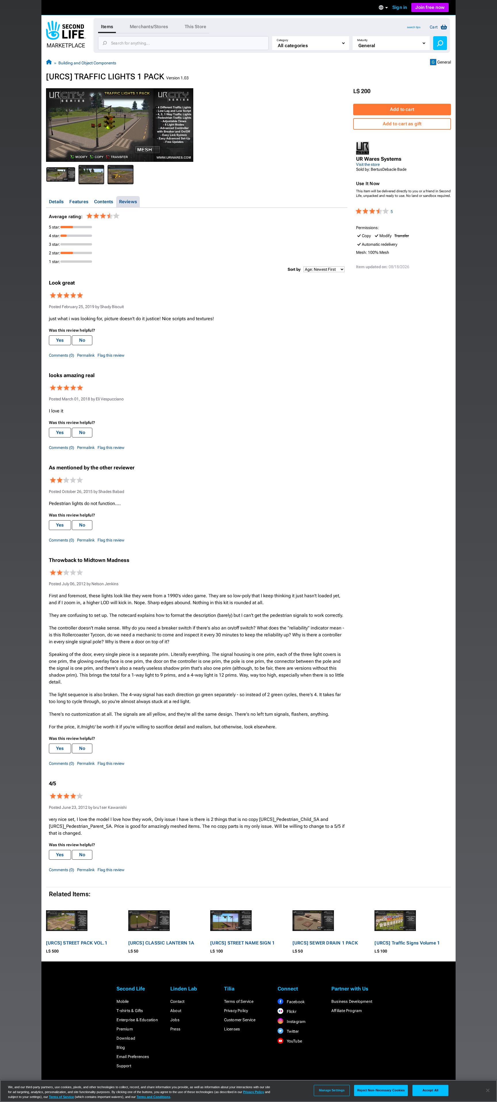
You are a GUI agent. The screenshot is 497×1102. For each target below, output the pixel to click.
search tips (413, 27)
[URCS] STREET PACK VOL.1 (76, 943)
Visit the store (368, 164)
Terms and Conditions (153, 1097)
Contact (177, 1001)
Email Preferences (132, 1056)
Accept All (430, 1090)
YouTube (294, 1041)
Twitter (292, 1031)
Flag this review (111, 355)
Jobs (174, 1019)
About (175, 1010)
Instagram (295, 1021)
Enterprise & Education (137, 1019)
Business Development (351, 1001)
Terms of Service (238, 1001)
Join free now (430, 7)
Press (175, 1029)
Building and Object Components (87, 63)
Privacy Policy (236, 1010)
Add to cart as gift (402, 123)
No (82, 340)
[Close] (487, 1090)
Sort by (294, 269)
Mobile (122, 1001)
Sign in (399, 7)
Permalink (86, 355)
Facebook (295, 1001)
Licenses (232, 1029)
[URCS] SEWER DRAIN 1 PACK (325, 943)
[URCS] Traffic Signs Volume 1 (407, 943)
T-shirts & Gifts (129, 1010)
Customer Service (239, 1019)
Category (282, 40)
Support (123, 1065)
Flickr (291, 1011)
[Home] (49, 62)
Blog (120, 1047)
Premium (124, 1029)
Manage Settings (332, 1090)
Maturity (362, 40)
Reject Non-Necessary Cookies (381, 1090)
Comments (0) (61, 355)
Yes (60, 340)
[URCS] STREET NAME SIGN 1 (242, 943)
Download (125, 1038)
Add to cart (402, 109)
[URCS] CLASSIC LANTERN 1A (161, 943)
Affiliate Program (346, 1010)
